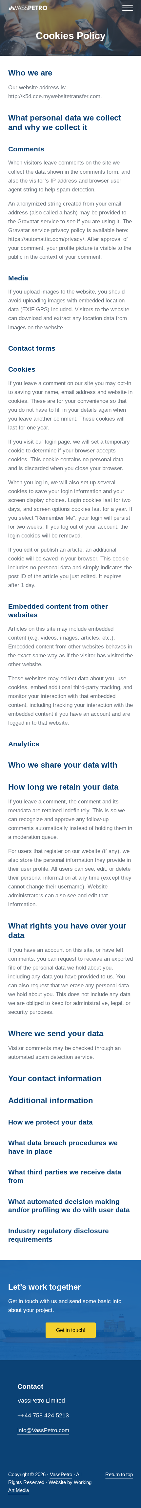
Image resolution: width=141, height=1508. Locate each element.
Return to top (119, 1474)
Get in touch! (70, 1330)
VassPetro (61, 1474)
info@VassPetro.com (43, 1430)
